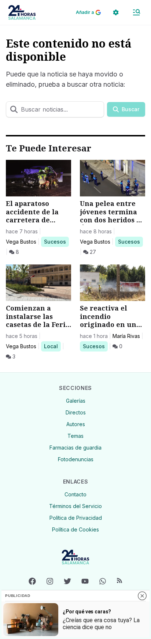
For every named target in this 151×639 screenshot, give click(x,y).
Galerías (75, 401)
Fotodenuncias (75, 459)
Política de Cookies (75, 529)
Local (52, 346)
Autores (75, 424)
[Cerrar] (142, 595)
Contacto (75, 494)
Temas (75, 436)
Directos (76, 412)
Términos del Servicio (75, 506)
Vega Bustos (21, 241)
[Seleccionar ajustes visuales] (115, 12)
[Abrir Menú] (136, 12)
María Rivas (126, 336)
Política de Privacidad (75, 518)
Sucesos (56, 241)
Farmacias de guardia (75, 447)
